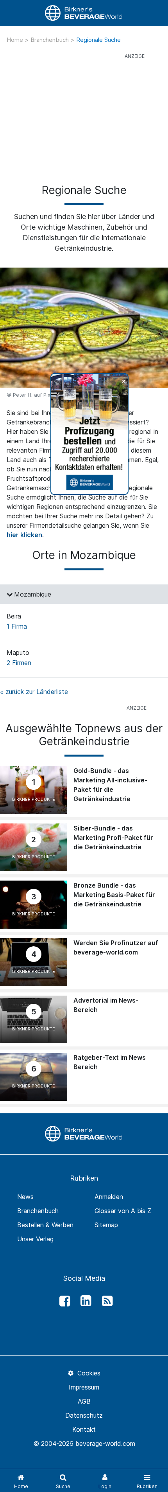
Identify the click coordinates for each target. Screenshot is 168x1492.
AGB (84, 1401)
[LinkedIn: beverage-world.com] (84, 1301)
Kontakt (84, 1429)
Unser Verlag (35, 1239)
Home (16, 39)
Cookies (87, 1373)
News (25, 1197)
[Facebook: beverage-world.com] (62, 1301)
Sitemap (106, 1225)
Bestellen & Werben (45, 1225)
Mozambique (32, 594)
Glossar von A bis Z (123, 1211)
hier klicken (24, 535)
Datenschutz (84, 1415)
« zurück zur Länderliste (34, 692)
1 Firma (17, 626)
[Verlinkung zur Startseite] (84, 13)
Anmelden (109, 1197)
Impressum (84, 1387)
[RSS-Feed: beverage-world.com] (105, 1301)
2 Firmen (19, 663)
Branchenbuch (50, 39)
